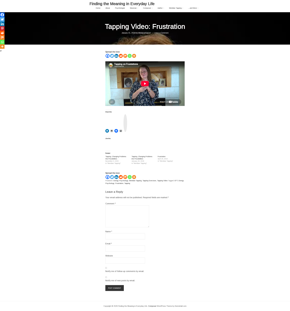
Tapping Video (162, 181)
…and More (192, 8)
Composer (147, 8)
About (107, 8)
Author (160, 8)
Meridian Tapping (175, 8)
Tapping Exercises (149, 181)
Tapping (127, 183)
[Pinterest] (2, 28)
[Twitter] (112, 56)
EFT (176, 181)
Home (98, 8)
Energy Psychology (120, 181)
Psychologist (120, 8)
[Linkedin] (116, 56)
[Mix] (125, 56)
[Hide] (1, 51)
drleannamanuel (144, 33)
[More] (134, 56)
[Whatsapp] (130, 56)
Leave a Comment (161, 33)
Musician (133, 8)
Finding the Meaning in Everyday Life (122, 3)
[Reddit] (121, 56)
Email (108, 244)
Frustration (162, 156)
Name (108, 231)
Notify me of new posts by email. (120, 280)
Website (109, 256)
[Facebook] (108, 56)
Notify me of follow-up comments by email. (124, 271)
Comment (110, 203)
